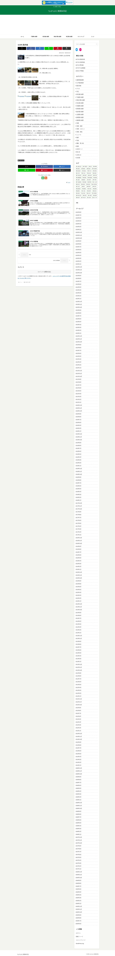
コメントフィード (80, 940)
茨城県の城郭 (21, 160)
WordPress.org (80, 943)
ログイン (78, 933)
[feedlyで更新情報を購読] (42, 178)
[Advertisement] (57, 24)
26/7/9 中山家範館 (80, 68)
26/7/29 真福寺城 (80, 59)
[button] (66, 48)
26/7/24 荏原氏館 (80, 62)
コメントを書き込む (44, 272)
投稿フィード (79, 936)
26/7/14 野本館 (80, 65)
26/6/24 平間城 (80, 71)
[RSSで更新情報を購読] (46, 178)
